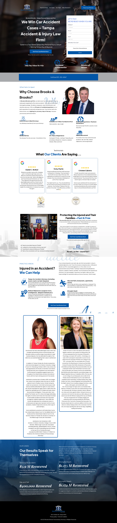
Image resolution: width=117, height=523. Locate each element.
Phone (69, 30)
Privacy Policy (76, 48)
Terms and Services (83, 48)
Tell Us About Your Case (73, 42)
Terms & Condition (62, 516)
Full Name (70, 24)
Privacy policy (53, 516)
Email (69, 36)
